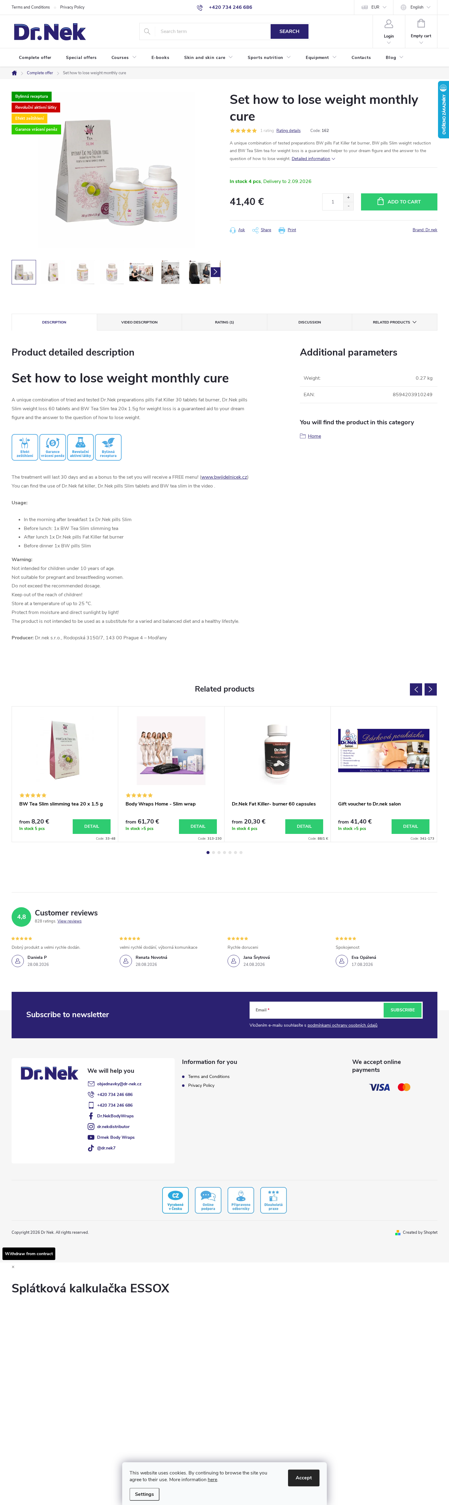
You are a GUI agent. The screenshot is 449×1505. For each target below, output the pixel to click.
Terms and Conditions (31, 7)
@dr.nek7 (106, 1148)
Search (289, 31)
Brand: (425, 230)
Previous (416, 689)
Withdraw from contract (29, 1254)
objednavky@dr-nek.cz (119, 1084)
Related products (391, 322)
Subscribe (403, 1010)
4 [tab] (224, 852)
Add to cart (404, 202)
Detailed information (311, 159)
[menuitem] (35, 57)
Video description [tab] (139, 322)
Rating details (288, 130)
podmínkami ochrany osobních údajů (343, 1025)
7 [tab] (241, 852)
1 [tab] (208, 852)
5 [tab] (230, 852)
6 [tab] (235, 852)
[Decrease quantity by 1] (348, 206)
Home (314, 436)
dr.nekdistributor (113, 1127)
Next (431, 689)
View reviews (69, 921)
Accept (304, 1477)
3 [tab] (219, 852)
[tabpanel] (65, 774)
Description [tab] (54, 322)
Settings (144, 1494)
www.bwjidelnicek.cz (224, 477)
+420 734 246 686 (115, 1095)
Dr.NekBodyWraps (115, 1116)
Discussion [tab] (309, 322)
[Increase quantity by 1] (348, 198)
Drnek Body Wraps (116, 1137)
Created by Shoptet (420, 1232)
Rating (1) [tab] (224, 322)
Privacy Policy (72, 7)
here (212, 1479)
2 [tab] (213, 852)
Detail (91, 826)
